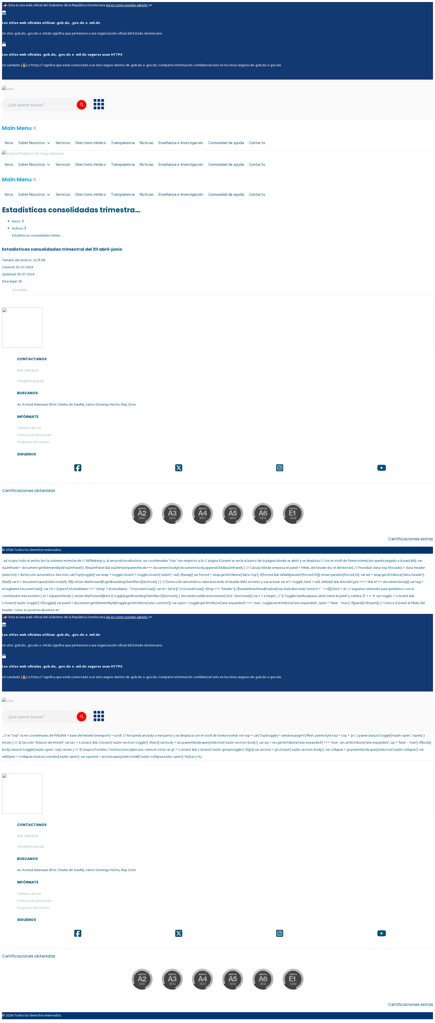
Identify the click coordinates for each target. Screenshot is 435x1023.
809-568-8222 (28, 371)
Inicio (9, 143)
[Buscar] (81, 105)
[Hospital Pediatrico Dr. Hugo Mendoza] (33, 154)
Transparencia (123, 143)
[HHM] (8, 89)
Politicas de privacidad (34, 435)
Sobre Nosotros (31, 143)
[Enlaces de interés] (97, 104)
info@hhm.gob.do (30, 381)
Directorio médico (91, 143)
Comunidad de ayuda (226, 143)
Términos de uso (29, 428)
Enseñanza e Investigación (181, 143)
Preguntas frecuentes (33, 442)
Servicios (63, 143)
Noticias (147, 143)
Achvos (17, 229)
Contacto (257, 143)
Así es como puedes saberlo (127, 5)
